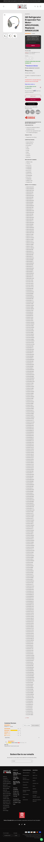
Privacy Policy (25, 782)
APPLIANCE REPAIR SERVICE (37, 800)
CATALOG (35, 778)
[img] (11, 741)
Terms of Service (26, 772)
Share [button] (27, 717)
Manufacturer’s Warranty (32, 65)
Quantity (26, 55)
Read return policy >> (30, 84)
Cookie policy (25, 787)
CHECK (33, 45)
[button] (3, 6)
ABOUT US (35, 775)
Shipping (26, 52)
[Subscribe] (31, 761)
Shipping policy (26, 775)
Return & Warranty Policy (26, 779)
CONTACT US (35, 783)
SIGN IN (34, 788)
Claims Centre (26, 794)
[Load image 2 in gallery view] (10, 36)
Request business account (26, 791)
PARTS (34, 780)
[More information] (40, 87)
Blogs (24, 797)
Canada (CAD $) (7, 835)
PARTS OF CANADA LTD (29, 834)
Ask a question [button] (35, 725)
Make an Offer (31, 103)
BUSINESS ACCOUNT (35, 792)
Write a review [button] (27, 725)
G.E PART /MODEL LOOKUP (36, 796)
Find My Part (25, 799)
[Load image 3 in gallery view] (15, 36)
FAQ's (34, 786)
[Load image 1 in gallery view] (5, 36)
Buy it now (33, 99)
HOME (34, 772)
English (16, 835)
